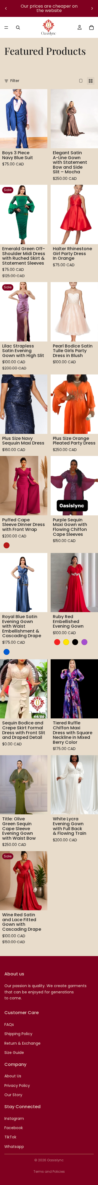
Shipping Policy (18, 1033)
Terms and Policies (49, 1171)
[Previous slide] (6, 8)
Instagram (14, 1118)
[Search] (18, 28)
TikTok (10, 1137)
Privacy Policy (17, 1085)
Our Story (13, 1095)
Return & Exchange (22, 1043)
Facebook (13, 1127)
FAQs (9, 1024)
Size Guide (14, 1052)
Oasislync (55, 1160)
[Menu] (6, 27)
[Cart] (91, 28)
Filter (14, 80)
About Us (12, 1076)
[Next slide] (92, 8)
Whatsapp (14, 1146)
